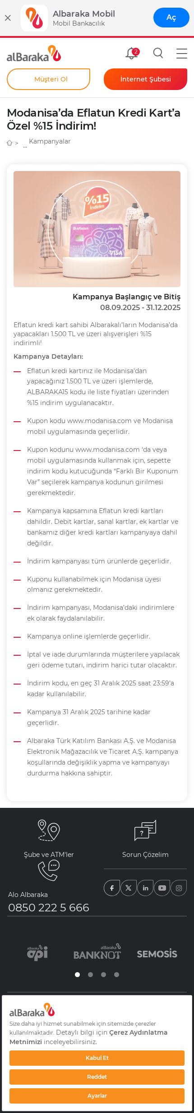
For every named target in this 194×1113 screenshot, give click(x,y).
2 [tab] (90, 974)
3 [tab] (103, 974)
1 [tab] (77, 974)
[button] (181, 53)
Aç (171, 17)
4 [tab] (116, 974)
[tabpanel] (37, 953)
